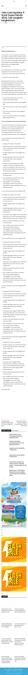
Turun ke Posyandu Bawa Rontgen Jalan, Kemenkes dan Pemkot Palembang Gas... (7, 641)
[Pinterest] (14, 28)
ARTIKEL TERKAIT (6, 430)
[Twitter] (10, 28)
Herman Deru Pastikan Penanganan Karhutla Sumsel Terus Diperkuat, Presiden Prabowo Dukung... (20, 641)
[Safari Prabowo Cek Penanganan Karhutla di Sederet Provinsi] (5, 436)
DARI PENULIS (15, 430)
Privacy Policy (14, 670)
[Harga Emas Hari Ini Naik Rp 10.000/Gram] (5, 449)
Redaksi (20, 670)
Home (5, 669)
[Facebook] (7, 28)
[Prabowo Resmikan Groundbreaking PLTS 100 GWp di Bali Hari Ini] (5, 442)
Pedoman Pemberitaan (18, 669)
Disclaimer (8, 670)
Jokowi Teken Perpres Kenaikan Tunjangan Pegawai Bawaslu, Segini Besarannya (21, 423)
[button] (2, 6)
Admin (6, 22)
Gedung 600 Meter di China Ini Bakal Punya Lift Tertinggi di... (6, 625)
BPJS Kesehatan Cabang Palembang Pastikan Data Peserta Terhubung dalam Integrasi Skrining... (6, 659)
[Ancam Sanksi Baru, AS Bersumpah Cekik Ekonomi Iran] (21, 618)
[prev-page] (2, 479)
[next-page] (5, 479)
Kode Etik (10, 669)
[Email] (20, 28)
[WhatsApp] (17, 28)
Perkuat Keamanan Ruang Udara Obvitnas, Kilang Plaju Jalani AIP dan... (20, 659)
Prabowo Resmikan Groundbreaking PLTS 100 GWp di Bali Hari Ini (16, 443)
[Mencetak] (23, 28)
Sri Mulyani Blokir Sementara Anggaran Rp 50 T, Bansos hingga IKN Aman (7, 423)
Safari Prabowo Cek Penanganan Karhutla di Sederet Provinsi (15, 436)
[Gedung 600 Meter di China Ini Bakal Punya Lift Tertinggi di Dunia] (7, 618)
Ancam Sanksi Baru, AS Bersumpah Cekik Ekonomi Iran (20, 625)
